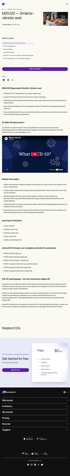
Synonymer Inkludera (8, 52)
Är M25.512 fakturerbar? (9, 46)
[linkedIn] (35, 465)
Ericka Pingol (7, 24)
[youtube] (42, 465)
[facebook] (28, 465)
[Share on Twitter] (13, 80)
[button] (66, 4)
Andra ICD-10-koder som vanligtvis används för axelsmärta (18, 55)
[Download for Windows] (41, 439)
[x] (38, 465)
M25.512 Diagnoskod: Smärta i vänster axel (14, 43)
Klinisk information (8, 49)
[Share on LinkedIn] (4, 80)
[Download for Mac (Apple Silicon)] (28, 439)
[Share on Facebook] (8, 80)
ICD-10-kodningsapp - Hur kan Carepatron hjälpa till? (16, 58)
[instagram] (31, 465)
